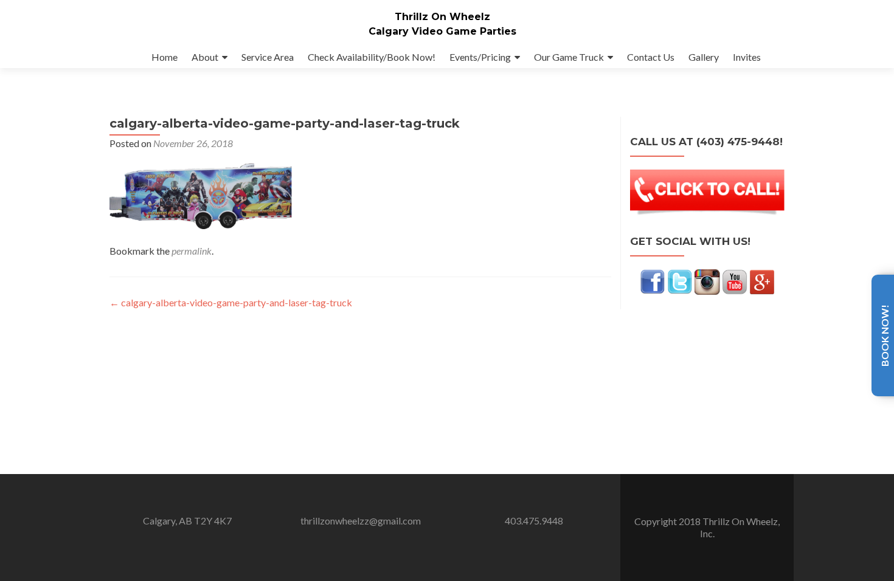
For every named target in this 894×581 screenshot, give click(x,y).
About (205, 57)
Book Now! (884, 335)
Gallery (703, 57)
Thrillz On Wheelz (442, 16)
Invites (747, 57)
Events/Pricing (480, 57)
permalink (192, 250)
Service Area (267, 57)
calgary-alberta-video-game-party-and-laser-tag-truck (230, 302)
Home (164, 57)
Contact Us (650, 57)
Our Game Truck (569, 57)
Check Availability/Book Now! (371, 57)
